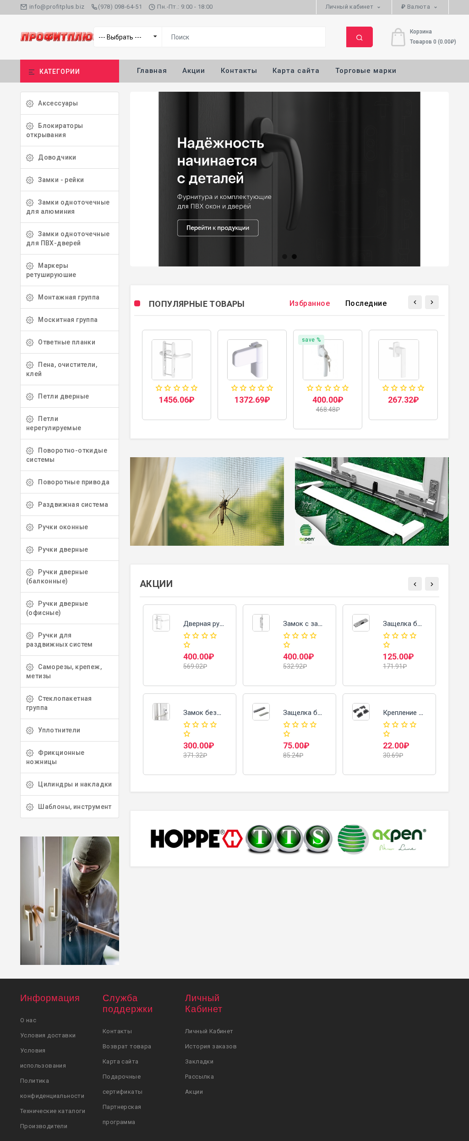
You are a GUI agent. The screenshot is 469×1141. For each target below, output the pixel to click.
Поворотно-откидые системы (66, 455)
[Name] (359, 37)
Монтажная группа (66, 297)
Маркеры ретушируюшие (51, 270)
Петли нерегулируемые (54, 423)
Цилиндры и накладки (72, 784)
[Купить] (157, 368)
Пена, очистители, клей (61, 369)
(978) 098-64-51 (120, 6)
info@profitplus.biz (55, 6)
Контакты (239, 70)
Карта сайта (296, 70)
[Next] (432, 302)
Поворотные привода (71, 482)
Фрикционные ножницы (55, 757)
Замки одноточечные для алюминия (67, 207)
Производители (43, 1126)
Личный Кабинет (209, 1031)
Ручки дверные (60, 549)
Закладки (199, 1061)
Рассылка (199, 1076)
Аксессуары (55, 103)
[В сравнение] (195, 368)
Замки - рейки (58, 179)
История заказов (211, 1046)
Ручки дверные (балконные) (57, 576)
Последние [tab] (366, 303)
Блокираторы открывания (54, 130)
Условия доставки (48, 1035)
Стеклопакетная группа (59, 703)
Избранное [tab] (309, 303)
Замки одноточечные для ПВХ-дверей (67, 238)
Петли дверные (61, 396)
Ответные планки (64, 342)
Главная (152, 70)
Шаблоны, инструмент (72, 806)
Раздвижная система (70, 504)
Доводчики (54, 157)
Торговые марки (366, 70)
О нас (28, 1020)
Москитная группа (65, 319)
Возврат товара (127, 1046)
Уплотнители (57, 730)
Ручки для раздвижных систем (59, 639)
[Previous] (415, 302)
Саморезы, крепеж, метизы (64, 671)
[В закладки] (176, 368)
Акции (193, 70)
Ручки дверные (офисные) (57, 608)
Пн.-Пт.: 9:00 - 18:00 (184, 6)
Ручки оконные (60, 527)
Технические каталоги (52, 1111)
